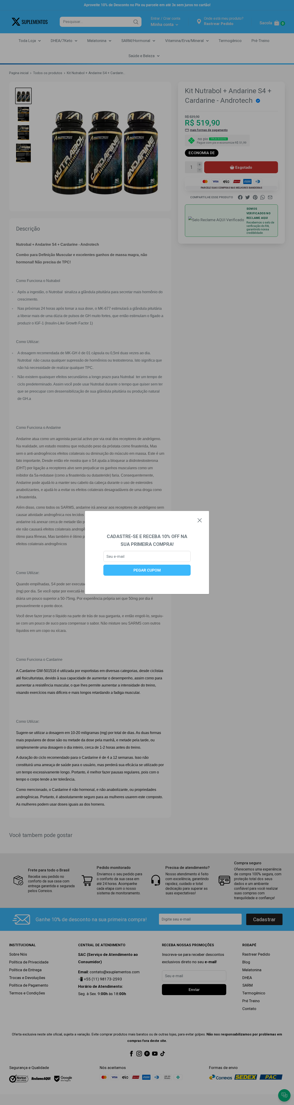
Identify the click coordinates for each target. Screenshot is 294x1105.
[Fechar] (200, 520)
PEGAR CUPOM (147, 570)
